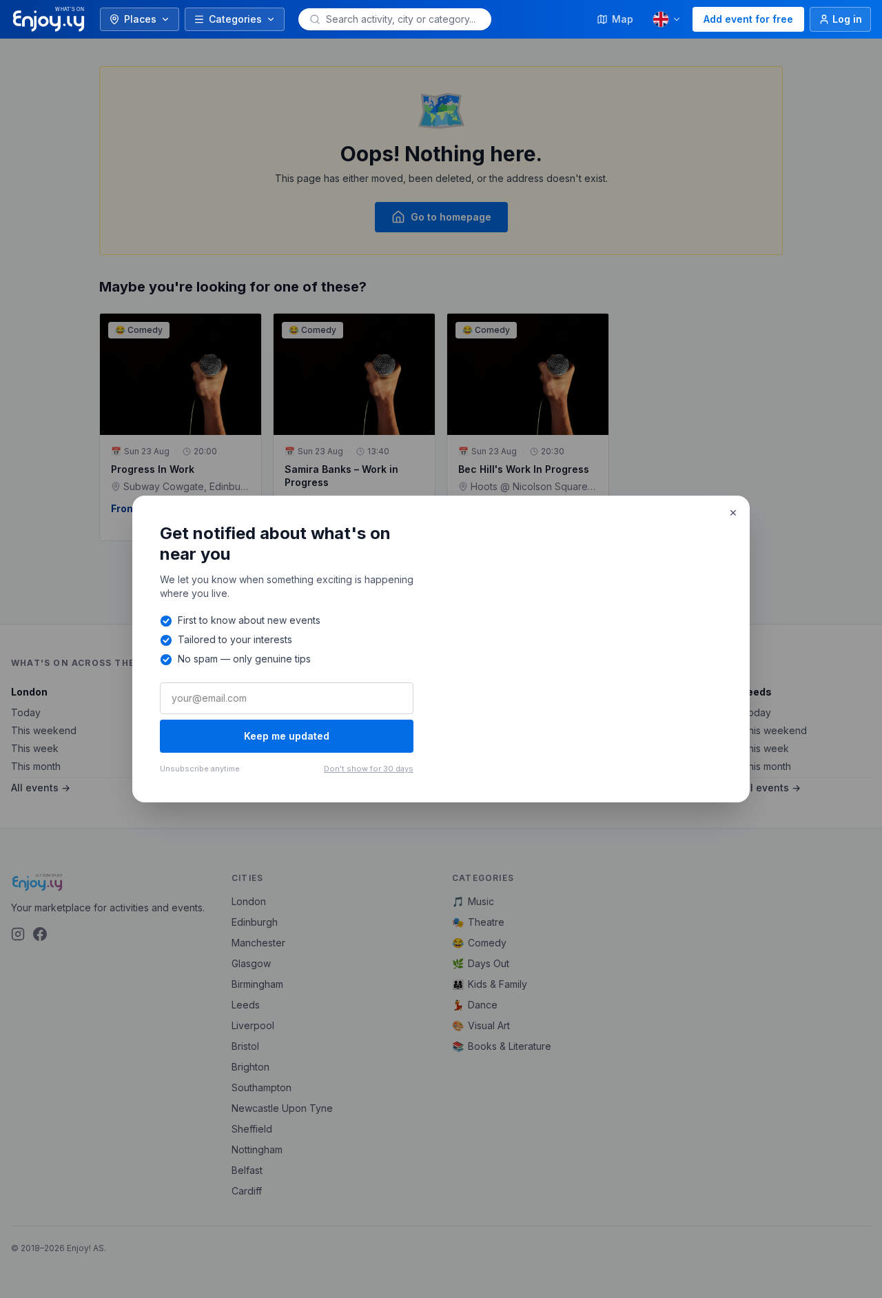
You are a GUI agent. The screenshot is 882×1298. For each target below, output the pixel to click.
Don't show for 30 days (368, 768)
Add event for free (748, 19)
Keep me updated (286, 736)
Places (140, 19)
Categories (235, 19)
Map (622, 19)
